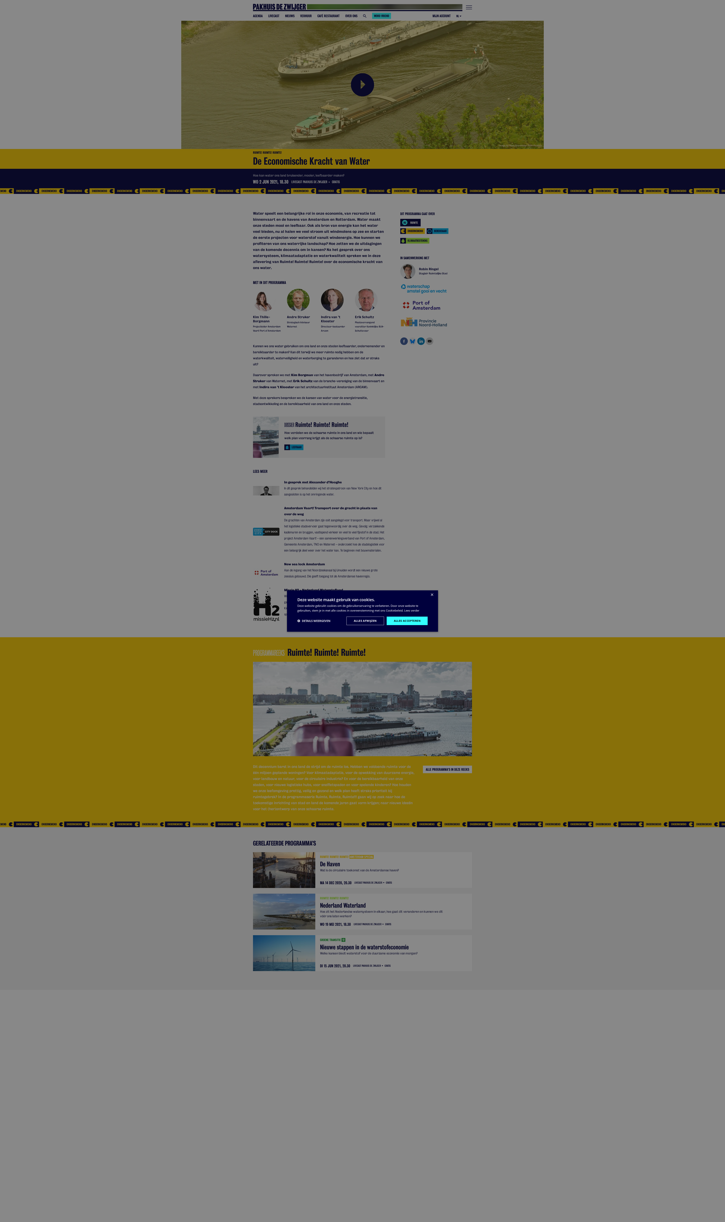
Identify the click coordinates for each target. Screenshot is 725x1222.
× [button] (431, 594)
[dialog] (362, 611)
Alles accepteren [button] (407, 621)
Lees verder (411, 610)
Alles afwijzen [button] (365, 621)
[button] (313, 621)
